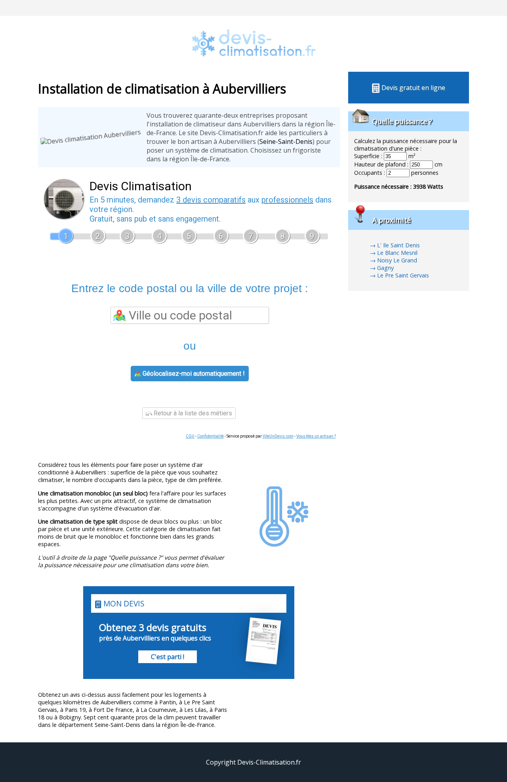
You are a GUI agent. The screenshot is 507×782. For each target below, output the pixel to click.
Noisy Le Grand (397, 260)
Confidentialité (210, 436)
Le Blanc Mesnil (397, 252)
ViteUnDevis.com (278, 436)
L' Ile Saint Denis (398, 245)
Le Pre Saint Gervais (403, 275)
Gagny (385, 268)
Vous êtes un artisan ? (316, 436)
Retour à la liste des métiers (192, 413)
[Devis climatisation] (253, 67)
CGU (190, 436)
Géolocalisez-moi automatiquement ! (193, 373)
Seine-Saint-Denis (286, 141)
